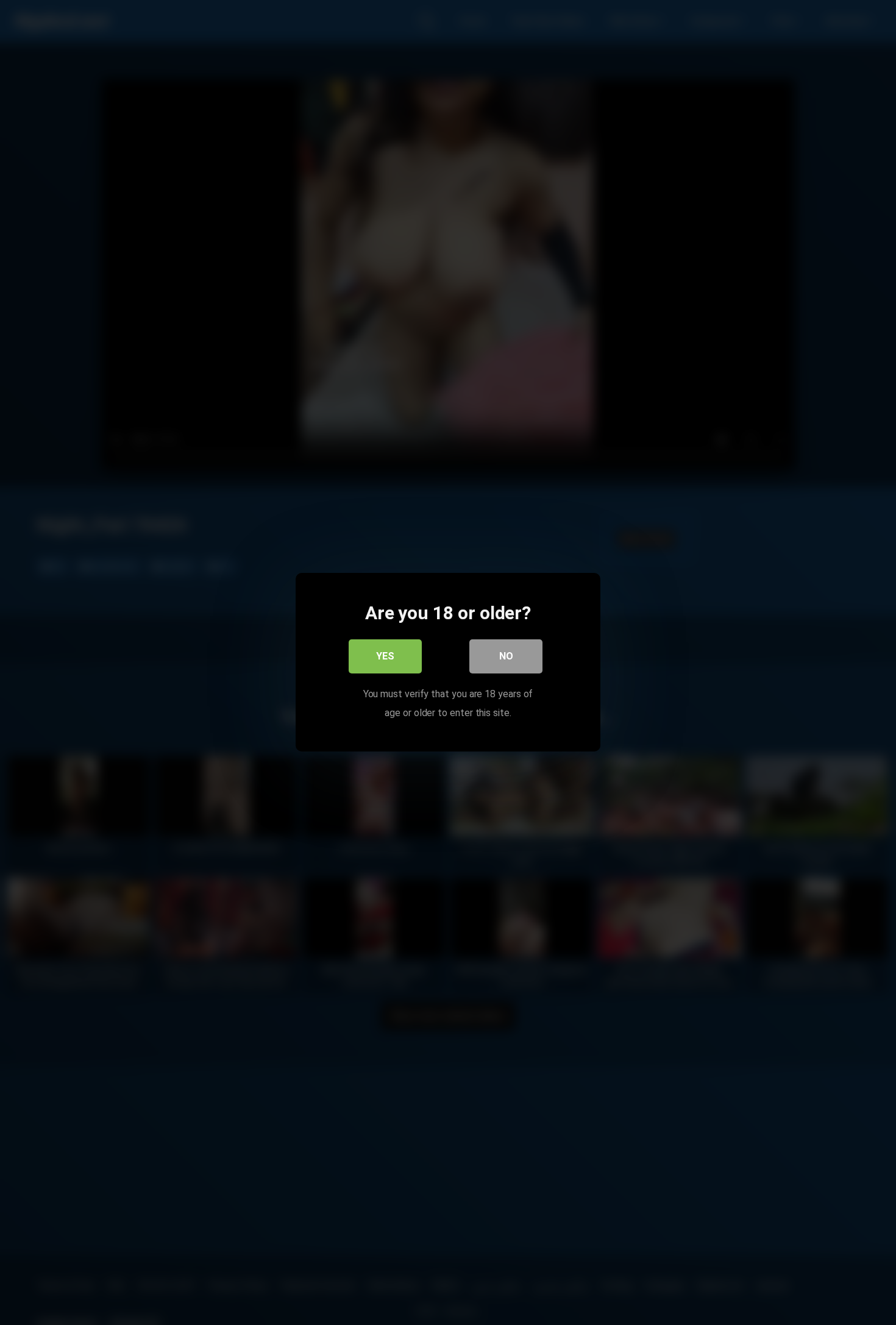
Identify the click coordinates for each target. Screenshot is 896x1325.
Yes (385, 656)
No (506, 656)
